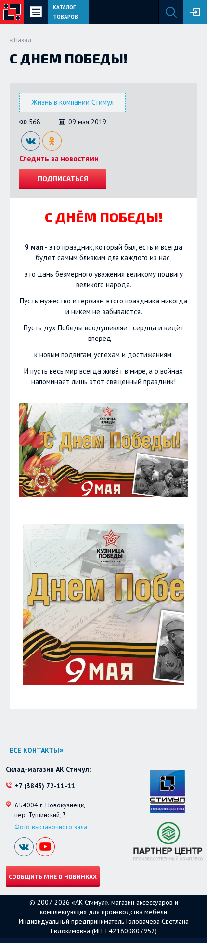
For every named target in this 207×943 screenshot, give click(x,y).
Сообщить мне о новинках (53, 876)
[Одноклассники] (52, 141)
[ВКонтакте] (30, 141)
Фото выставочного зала (50, 826)
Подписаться (63, 179)
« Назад (21, 40)
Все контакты (34, 750)
